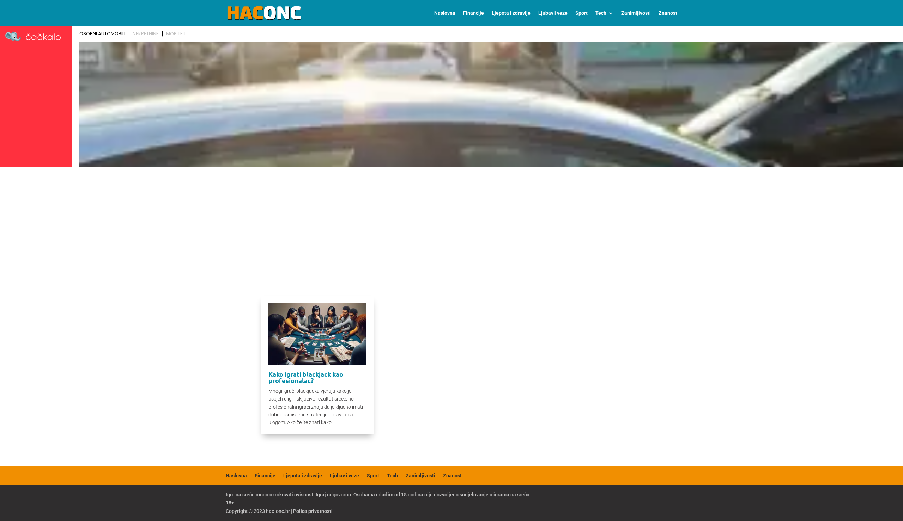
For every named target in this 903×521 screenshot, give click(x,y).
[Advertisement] (451, 222)
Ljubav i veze (553, 13)
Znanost (668, 13)
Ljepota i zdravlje (511, 13)
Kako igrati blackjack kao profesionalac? (305, 377)
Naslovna (444, 13)
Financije (473, 13)
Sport (581, 13)
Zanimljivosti (636, 13)
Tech (600, 13)
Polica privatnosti (313, 511)
